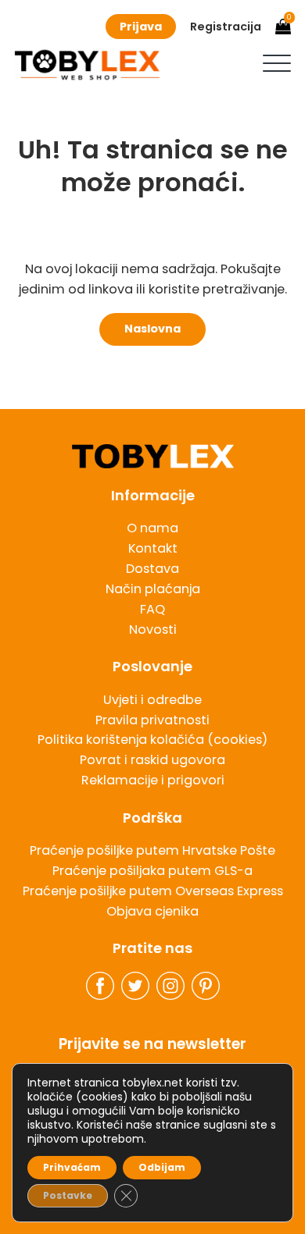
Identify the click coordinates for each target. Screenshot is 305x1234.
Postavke (67, 1195)
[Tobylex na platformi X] (135, 986)
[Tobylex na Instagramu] (170, 986)
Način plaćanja (153, 589)
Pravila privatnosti (152, 720)
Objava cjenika (152, 911)
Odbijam (161, 1167)
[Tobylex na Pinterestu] (206, 986)
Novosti (153, 629)
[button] (277, 63)
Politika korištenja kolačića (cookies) (152, 740)
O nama (152, 528)
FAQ (152, 609)
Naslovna (152, 328)
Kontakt (153, 548)
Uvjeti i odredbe (152, 700)
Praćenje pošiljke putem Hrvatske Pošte (152, 850)
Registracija (225, 26)
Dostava (152, 569)
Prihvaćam (72, 1167)
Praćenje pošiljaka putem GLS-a (152, 871)
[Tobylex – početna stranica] (152, 456)
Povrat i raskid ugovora (152, 760)
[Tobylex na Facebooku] (100, 986)
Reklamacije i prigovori (152, 780)
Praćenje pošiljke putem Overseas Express (153, 891)
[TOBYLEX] (87, 64)
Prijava (141, 26)
